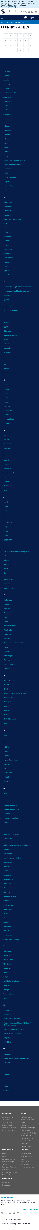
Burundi (6, 190)
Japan (5, 506)
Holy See (6, 439)
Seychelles (7, 875)
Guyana (6, 423)
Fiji (4, 364)
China (5, 232)
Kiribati (6, 531)
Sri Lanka (6, 918)
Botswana (7, 169)
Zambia (6, 1086)
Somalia (6, 901)
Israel (5, 486)
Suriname (7, 926)
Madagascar (7, 600)
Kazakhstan (7, 522)
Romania (6, 814)
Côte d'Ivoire (8, 258)
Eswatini (6, 348)
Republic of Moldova (11, 809)
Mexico (6, 638)
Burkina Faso (8, 186)
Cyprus (6, 271)
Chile (5, 228)
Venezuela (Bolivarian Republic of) (16, 1058)
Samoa (6, 849)
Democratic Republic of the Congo (16, 291)
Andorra (6, 84)
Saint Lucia (7, 838)
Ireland (6, 481)
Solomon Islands (9, 896)
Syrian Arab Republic (11, 939)
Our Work (10, 22)
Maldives (6, 613)
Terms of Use (26, 1224)
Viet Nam (6, 1063)
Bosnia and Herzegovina (12, 164)
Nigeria (6, 710)
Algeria (6, 80)
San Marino (7, 854)
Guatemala (7, 410)
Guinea (6, 415)
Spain (5, 913)
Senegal (6, 866)
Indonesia (7, 469)
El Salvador (7, 331)
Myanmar (7, 668)
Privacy (19, 1224)
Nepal (5, 689)
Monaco (6, 647)
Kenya (5, 527)
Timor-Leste (7, 968)
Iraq (4, 477)
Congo (5, 245)
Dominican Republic (10, 310)
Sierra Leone (8, 879)
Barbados (7, 135)
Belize (5, 147)
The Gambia (7, 964)
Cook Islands (8, 249)
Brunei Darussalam (10, 177)
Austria (6, 110)
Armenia (6, 101)
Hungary (6, 448)
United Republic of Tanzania (13, 1029)
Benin (5, 152)
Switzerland (7, 935)
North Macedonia (9, 719)
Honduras (7, 444)
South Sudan (8, 909)
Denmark (6, 295)
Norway (6, 723)
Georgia (6, 389)
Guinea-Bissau (8, 419)
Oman (5, 735)
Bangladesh (7, 130)
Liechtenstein (8, 579)
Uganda (6, 1010)
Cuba (5, 266)
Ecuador (6, 322)
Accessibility (12, 1224)
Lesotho (6, 564)
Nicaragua (7, 702)
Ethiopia (6, 352)
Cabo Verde (7, 202)
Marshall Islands (9, 626)
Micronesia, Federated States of (15, 643)
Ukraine (6, 1014)
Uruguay (6, 1038)
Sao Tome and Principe (12, 858)
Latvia (5, 556)
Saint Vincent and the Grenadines (15, 845)
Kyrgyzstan (7, 540)
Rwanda (6, 822)
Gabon (5, 385)
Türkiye (6, 990)
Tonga (5, 977)
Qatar (5, 793)
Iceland (6, 460)
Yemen (6, 1075)
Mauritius (7, 634)
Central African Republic (12, 219)
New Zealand (8, 697)
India (5, 464)
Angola (6, 88)
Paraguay (6, 764)
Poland (6, 777)
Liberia (6, 569)
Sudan (5, 922)
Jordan (5, 510)
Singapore (7, 884)
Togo (5, 972)
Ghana (5, 398)
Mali (5, 617)
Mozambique (8, 664)
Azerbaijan (7, 114)
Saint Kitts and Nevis (11, 834)
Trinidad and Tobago (11, 981)
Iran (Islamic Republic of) (12, 473)
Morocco (6, 660)
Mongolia (6, 651)
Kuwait (6, 535)
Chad (5, 223)
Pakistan (6, 747)
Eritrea (5, 339)
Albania (6, 76)
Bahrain (6, 126)
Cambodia (7, 206)
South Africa (8, 905)
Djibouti (6, 300)
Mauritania (7, 630)
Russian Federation (10, 818)
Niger (5, 706)
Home (3, 22)
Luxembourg (8, 588)
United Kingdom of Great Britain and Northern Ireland (17, 1024)
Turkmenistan (8, 994)
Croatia (6, 262)
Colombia (7, 236)
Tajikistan (7, 951)
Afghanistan (7, 71)
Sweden (6, 931)
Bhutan (6, 156)
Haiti (5, 435)
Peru (5, 768)
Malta (5, 621)
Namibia (6, 680)
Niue (5, 715)
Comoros (6, 241)
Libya (5, 573)
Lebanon (6, 560)
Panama (6, 756)
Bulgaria (6, 182)
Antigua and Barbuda (11, 93)
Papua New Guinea (10, 760)
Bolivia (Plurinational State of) (14, 160)
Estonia (6, 344)
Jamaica (6, 502)
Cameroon (7, 211)
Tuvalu (5, 998)
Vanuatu (6, 1054)
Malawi (6, 604)
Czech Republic (9, 275)
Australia (6, 105)
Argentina (7, 97)
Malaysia (6, 609)
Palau (5, 751)
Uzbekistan (7, 1042)
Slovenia (6, 892)
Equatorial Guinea (10, 335)
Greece (6, 402)
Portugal (6, 781)
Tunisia (6, 985)
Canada (6, 215)
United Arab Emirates (11, 1019)
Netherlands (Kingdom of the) (14, 693)
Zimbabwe (7, 1091)
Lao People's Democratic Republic (16, 552)
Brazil (5, 173)
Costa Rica (7, 253)
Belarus (6, 139)
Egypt (5, 327)
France (5, 373)
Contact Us (4, 1224)
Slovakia (6, 888)
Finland (6, 369)
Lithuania (7, 584)
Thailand (6, 955)
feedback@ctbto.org (8, 7)
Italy (5, 490)
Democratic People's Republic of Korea (17, 287)
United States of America (12, 1033)
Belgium (6, 143)
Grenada (6, 406)
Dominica (7, 306)
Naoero (6, 685)
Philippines (7, 773)
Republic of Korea (10, 805)
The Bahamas (8, 960)
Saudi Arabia (8, 862)
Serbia (5, 871)
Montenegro (8, 656)
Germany (6, 393)
